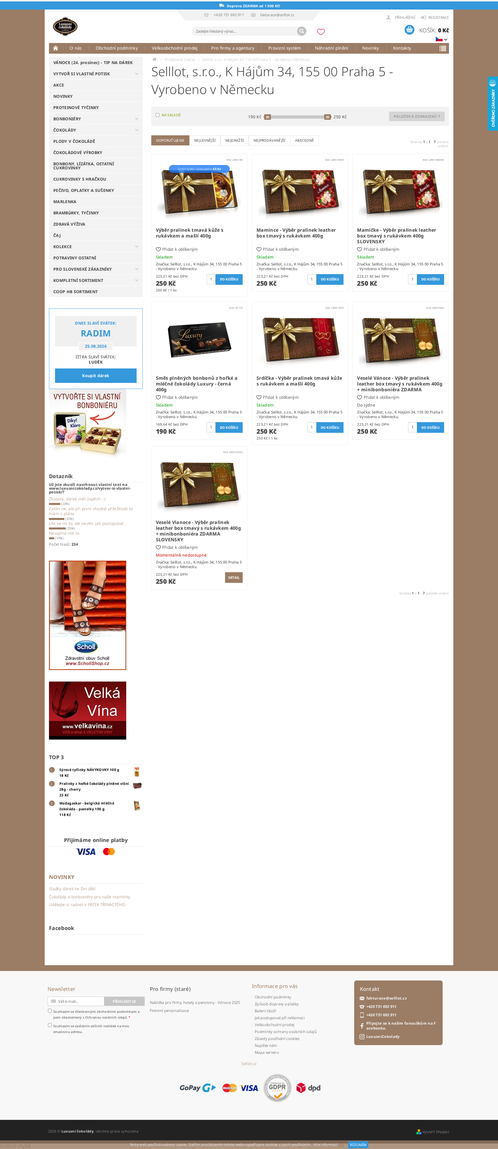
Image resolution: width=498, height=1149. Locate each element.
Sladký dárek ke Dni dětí (72, 888)
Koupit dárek (95, 375)
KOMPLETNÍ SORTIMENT (78, 280)
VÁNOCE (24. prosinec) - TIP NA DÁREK (93, 62)
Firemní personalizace (169, 1010)
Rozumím (358, 1144)
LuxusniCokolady (383, 1036)
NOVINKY (63, 96)
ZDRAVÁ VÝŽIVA (69, 224)
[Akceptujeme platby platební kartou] (240, 1087)
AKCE (58, 85)
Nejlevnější (205, 140)
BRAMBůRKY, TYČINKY (76, 213)
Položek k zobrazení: (417, 116)
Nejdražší (234, 140)
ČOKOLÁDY (64, 130)
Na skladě (171, 115)
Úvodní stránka (56, 48)
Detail (234, 577)
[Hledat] (301, 31)
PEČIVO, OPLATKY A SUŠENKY (83, 190)
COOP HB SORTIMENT (75, 291)
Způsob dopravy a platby (277, 1003)
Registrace (439, 17)
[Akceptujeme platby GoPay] (198, 1087)
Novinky (370, 48)
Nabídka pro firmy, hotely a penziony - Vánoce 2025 (195, 1002)
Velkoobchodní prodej (174, 48)
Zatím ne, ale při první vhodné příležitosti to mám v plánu (91, 511)
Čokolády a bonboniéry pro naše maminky (89, 896)
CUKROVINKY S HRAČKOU (79, 179)
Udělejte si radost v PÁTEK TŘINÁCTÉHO (87, 904)
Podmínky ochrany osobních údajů (286, 1031)
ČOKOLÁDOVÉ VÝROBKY (78, 152)
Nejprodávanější (270, 140)
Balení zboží (265, 1010)
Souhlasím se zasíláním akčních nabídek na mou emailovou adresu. (91, 1029)
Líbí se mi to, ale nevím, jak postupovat (86, 523)
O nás (76, 48)
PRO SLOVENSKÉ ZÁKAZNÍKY (82, 269)
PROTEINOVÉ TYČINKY (76, 107)
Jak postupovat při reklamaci (280, 1017)
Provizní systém (284, 48)
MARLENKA (65, 201)
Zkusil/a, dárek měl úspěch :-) (77, 498)
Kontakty (402, 48)
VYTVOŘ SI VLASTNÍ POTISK (81, 73)
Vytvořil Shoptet (435, 1131)
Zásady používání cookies (277, 1038)
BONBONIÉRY (67, 118)
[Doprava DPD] (308, 1087)
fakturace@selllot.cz (386, 998)
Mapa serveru (267, 1052)
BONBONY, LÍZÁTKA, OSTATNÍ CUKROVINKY (83, 166)
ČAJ (57, 235)
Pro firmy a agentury (232, 48)
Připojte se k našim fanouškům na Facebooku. (401, 1026)
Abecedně (304, 140)
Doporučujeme (170, 140)
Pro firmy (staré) (170, 988)
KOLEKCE (62, 246)
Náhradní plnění (331, 48)
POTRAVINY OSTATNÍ (74, 258)
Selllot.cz (248, 1064)
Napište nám (266, 1045)
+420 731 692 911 (381, 1006)
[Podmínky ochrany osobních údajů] (277, 1088)
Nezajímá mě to (64, 533)
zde (341, 1144)
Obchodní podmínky (117, 48)
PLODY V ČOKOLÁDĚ (74, 141)
